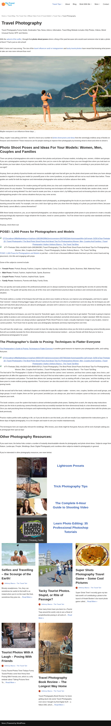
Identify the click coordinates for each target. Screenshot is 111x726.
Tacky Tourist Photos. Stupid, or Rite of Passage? (54, 595)
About (67, 4)
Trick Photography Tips (71, 486)
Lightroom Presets (70, 465)
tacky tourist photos (74, 48)
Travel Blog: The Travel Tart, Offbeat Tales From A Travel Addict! (29, 16)
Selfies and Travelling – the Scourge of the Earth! (17, 574)
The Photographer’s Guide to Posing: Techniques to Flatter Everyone (26, 349)
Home (4, 16)
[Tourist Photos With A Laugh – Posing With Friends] (18, 635)
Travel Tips (57, 16)
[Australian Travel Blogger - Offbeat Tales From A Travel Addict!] (8, 4)
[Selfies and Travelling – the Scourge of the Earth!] (18, 554)
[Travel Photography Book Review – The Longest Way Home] (55, 648)
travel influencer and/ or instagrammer (48, 48)
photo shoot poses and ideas (64, 138)
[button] (61, 4)
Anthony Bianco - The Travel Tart (16, 583)
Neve (4, 723)
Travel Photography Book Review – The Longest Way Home (53, 682)
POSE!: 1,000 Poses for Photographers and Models (19, 253)
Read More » (27, 597)
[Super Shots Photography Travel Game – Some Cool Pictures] (92, 554)
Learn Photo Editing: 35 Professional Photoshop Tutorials (70, 528)
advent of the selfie (14, 39)
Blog (74, 4)
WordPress (21, 723)
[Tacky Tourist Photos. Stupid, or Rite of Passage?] (55, 565)
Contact (106, 4)
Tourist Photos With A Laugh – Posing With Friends (17, 656)
